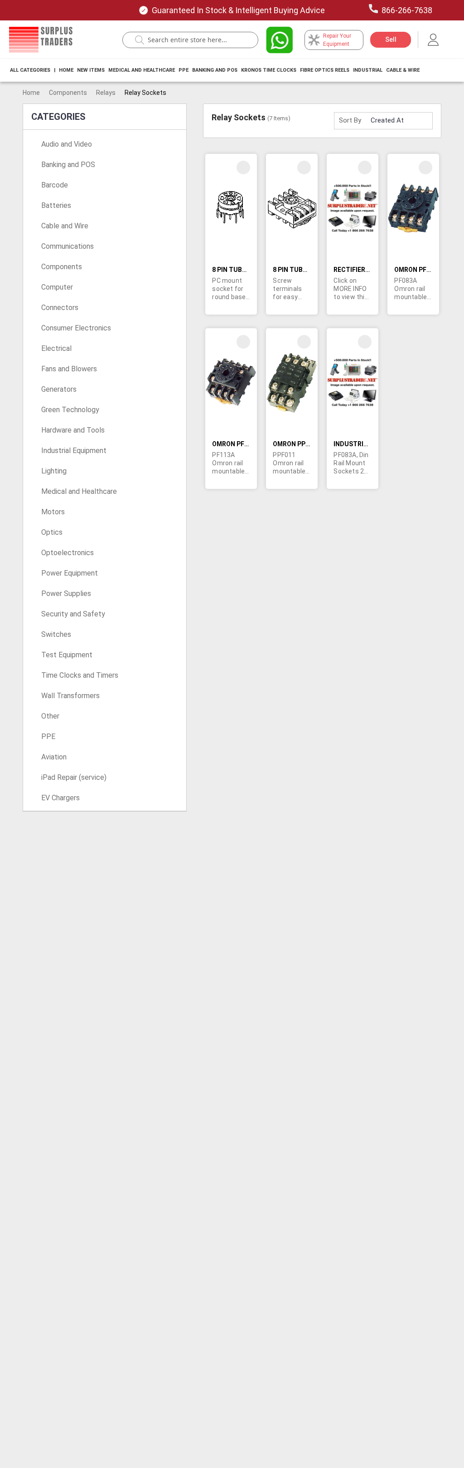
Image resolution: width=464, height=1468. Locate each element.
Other (50, 716)
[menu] (217, 70)
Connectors (59, 307)
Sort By (350, 120)
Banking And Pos (214, 70)
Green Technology (70, 409)
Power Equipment (69, 573)
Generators (59, 389)
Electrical (56, 348)
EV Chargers (60, 797)
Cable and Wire (64, 226)
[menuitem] (30, 70)
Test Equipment (66, 654)
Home (66, 70)
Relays (106, 92)
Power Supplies (66, 593)
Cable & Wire (403, 70)
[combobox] (195, 40)
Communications (67, 246)
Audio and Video (66, 144)
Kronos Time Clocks (268, 70)
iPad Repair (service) (73, 777)
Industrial (367, 70)
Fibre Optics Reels (324, 70)
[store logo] (40, 40)
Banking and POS (68, 164)
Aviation (54, 757)
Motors (53, 511)
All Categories (30, 70)
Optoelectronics (67, 552)
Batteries (56, 205)
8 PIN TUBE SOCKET (242, 269)
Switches (56, 634)
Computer (57, 287)
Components (68, 92)
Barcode (54, 185)
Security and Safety (73, 614)
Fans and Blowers (69, 369)
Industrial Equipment (73, 450)
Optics (52, 532)
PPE (183, 70)
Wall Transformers (70, 695)
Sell (390, 39)
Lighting (54, 471)
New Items (91, 70)
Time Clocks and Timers (79, 675)
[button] (243, 167)
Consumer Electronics (76, 328)
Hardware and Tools (73, 430)
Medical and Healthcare (141, 70)
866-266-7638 (407, 10)
